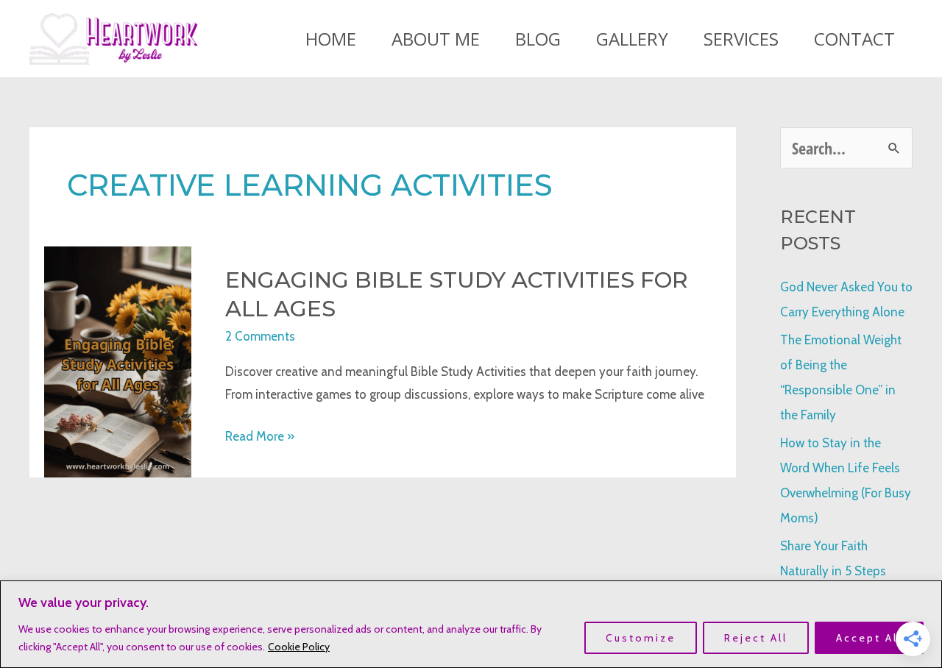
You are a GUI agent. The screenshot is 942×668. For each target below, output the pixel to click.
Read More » (259, 438)
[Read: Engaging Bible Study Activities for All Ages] (117, 360)
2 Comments (260, 336)
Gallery (632, 38)
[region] (471, 624)
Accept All (869, 637)
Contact (854, 38)
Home (330, 38)
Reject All (755, 637)
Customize (641, 637)
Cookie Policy (299, 646)
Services (741, 38)
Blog (538, 38)
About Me (436, 38)
